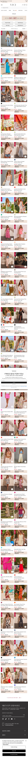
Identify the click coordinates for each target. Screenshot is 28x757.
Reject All (14, 750)
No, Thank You (14, 384)
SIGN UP (14, 382)
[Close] (25, 740)
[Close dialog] (27, 369)
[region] (14, 748)
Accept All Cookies (14, 754)
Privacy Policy (5, 744)
